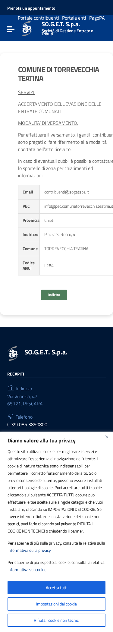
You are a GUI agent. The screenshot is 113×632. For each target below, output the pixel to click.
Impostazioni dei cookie (56, 604)
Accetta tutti (56, 587)
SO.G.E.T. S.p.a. (67, 27)
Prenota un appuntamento (31, 8)
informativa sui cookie (27, 569)
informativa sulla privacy (29, 550)
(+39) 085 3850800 (27, 424)
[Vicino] (106, 436)
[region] (56, 532)
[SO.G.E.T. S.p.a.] (26, 28)
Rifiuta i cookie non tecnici (57, 620)
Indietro (54, 294)
